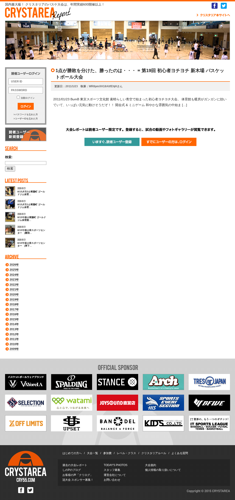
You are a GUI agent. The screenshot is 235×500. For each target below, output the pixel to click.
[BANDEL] (117, 430)
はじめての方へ (72, 453)
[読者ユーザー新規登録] (25, 140)
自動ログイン (28, 98)
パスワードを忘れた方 (26, 114)
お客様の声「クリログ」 (77, 475)
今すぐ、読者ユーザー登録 (112, 142)
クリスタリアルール (153, 453)
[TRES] (209, 389)
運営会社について (115, 475)
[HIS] (163, 409)
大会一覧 (92, 453)
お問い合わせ (112, 479)
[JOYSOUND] (117, 409)
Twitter (224, 6)
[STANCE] (117, 389)
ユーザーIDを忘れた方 (26, 118)
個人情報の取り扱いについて (163, 470)
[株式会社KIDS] (163, 430)
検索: (9, 157)
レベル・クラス (126, 453)
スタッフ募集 (112, 470)
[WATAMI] (71, 409)
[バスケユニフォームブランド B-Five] (209, 409)
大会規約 (150, 465)
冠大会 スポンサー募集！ (77, 479)
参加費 (107, 453)
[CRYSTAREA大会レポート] (38, 18)
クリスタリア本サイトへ (213, 15)
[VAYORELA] (25, 389)
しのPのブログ (71, 470)
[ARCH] (163, 389)
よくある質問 (179, 453)
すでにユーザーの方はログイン (168, 142)
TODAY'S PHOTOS (115, 465)
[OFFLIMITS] (25, 430)
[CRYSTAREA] (25, 481)
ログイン (26, 106)
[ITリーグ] (209, 430)
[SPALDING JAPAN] (71, 389)
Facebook (215, 6)
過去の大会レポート (74, 465)
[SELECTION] (25, 409)
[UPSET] (71, 430)
